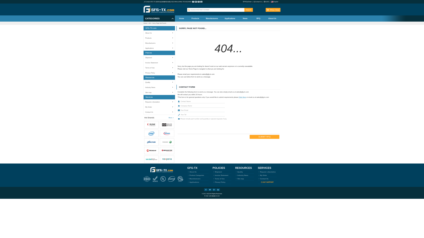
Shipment (148, 58)
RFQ (258, 18)
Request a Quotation (152, 102)
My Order (148, 107)
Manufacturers (212, 18)
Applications (230, 18)
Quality (147, 82)
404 (150, 23)
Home (181, 18)
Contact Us (258, 2)
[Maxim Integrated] (151, 159)
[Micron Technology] (151, 142)
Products (195, 18)
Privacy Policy (150, 73)
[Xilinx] (151, 124)
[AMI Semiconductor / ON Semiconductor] (167, 142)
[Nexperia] (167, 159)
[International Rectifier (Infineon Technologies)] (167, 133)
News (245, 18)
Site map (148, 92)
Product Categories (196, 175)
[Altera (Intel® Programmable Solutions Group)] (151, 133)
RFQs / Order (275, 10)
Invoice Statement (151, 63)
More (170, 118)
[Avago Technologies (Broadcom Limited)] (167, 150)
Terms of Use (150, 68)
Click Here (242, 97)
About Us (272, 18)
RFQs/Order (248, 2)
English (276, 2)
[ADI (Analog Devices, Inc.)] (167, 124)
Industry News (150, 87)
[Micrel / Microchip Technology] (151, 150)
